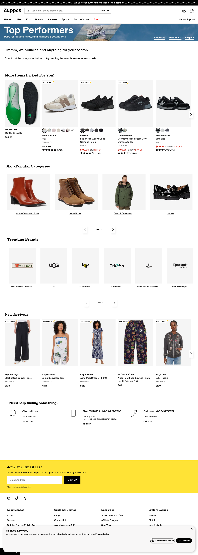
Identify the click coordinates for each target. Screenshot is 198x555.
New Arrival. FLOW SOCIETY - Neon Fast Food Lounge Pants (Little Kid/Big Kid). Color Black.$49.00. (135, 353)
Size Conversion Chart (113, 515)
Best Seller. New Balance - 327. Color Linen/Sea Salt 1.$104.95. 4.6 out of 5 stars (60, 116)
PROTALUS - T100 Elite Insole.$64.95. (22, 109)
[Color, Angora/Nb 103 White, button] (49, 130)
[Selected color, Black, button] (158, 130)
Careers (11, 520)
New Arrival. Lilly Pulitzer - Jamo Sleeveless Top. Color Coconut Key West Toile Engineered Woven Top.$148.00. (60, 353)
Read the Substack (113, 2)
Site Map (106, 525)
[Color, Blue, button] (96, 130)
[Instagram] (9, 498)
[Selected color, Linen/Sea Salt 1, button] (44, 130)
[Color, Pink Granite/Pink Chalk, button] (54, 130)
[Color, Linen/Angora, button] (58, 130)
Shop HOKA (175, 37)
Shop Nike (159, 37)
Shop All (189, 37)
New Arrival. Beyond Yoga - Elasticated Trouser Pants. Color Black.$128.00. (22, 353)
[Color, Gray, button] (91, 130)
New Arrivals (155, 525)
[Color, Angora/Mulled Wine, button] (68, 130)
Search (104, 10)
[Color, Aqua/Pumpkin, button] (124, 130)
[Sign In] (184, 11)
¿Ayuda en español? (64, 525)
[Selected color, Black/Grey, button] (82, 130)
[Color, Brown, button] (87, 130)
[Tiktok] (17, 498)
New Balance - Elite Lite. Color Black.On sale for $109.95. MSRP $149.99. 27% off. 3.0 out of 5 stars (173, 116)
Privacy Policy (102, 534)
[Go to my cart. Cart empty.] (192, 11)
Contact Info (60, 520)
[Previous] (85, 229)
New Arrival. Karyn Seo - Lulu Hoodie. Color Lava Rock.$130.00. (173, 353)
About (10, 515)
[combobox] (61, 11)
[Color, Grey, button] (167, 130)
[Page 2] (102, 302)
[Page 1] (98, 229)
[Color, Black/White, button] (101, 130)
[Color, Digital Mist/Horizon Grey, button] (63, 130)
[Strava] (25, 498)
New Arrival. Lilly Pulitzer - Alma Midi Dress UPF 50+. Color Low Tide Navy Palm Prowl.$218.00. (98, 353)
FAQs (57, 515)
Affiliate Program (110, 520)
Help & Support (187, 19)
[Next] (191, 114)
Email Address (17, 480)
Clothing (153, 520)
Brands (152, 515)
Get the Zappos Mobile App (21, 525)
